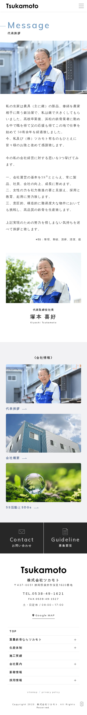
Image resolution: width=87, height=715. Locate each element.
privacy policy (51, 692)
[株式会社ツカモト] (22, 6)
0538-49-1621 (48, 593)
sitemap (32, 692)
